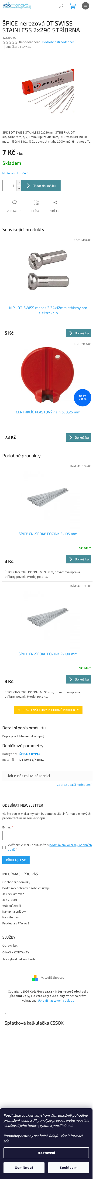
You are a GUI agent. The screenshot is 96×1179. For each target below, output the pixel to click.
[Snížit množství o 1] (19, 188)
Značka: (18, 47)
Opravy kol (9, 946)
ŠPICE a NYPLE (29, 754)
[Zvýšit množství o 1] (19, 183)
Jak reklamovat (13, 894)
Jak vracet (9, 900)
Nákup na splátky (14, 911)
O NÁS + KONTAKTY (15, 952)
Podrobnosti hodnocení (58, 42)
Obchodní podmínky (16, 882)
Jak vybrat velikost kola (18, 959)
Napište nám (11, 917)
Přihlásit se (16, 860)
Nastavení (46, 1152)
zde (6, 1141)
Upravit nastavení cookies (56, 1000)
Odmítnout (24, 1167)
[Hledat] (61, 5)
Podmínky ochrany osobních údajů (26, 888)
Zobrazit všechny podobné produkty (48, 710)
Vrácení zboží (11, 906)
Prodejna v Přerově (15, 923)
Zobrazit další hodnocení (74, 785)
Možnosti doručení (15, 173)
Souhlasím (69, 1167)
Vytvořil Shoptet (52, 977)
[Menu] (85, 5)
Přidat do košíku (44, 186)
